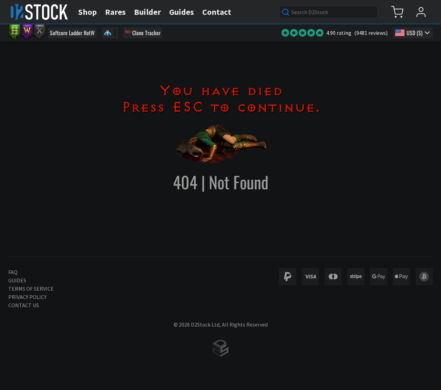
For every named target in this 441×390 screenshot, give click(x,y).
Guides (17, 280)
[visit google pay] (378, 276)
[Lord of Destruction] (39, 32)
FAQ (13, 272)
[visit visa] (310, 276)
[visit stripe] (356, 276)
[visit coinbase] (424, 276)
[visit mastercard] (333, 276)
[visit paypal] (287, 276)
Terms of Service (31, 288)
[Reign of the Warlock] (27, 32)
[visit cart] (397, 12)
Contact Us (23, 305)
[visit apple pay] (401, 276)
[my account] (421, 12)
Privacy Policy (27, 296)
